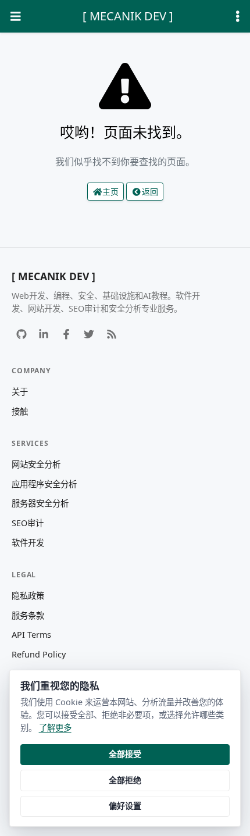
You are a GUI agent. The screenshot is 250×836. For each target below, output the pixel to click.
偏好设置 (125, 805)
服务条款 (28, 615)
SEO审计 (28, 522)
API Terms (31, 634)
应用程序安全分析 (44, 484)
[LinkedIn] (43, 334)
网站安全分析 (36, 464)
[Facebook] (66, 334)
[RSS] (111, 334)
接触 (20, 411)
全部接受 (125, 753)
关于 (20, 391)
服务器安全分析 (40, 503)
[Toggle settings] (237, 16)
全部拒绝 (125, 779)
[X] (88, 334)
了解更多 (55, 727)
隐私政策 (28, 595)
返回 (150, 191)
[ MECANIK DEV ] (128, 16)
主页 (110, 191)
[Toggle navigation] (15, 16)
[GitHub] (21, 334)
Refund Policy (39, 654)
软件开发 (28, 542)
